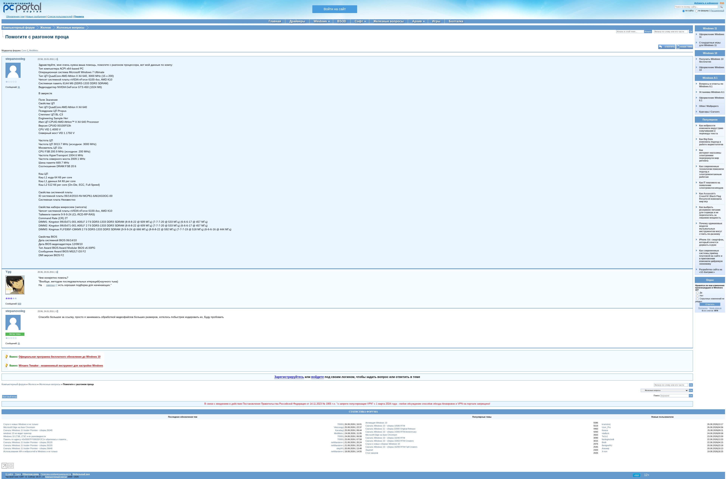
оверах (50, 285)
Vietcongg (338, 427)
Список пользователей (60, 16)
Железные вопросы (70, 27)
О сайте (9, 474)
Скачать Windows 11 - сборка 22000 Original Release (390, 429)
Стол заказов (371, 453)
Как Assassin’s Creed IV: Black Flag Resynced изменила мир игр (710, 197)
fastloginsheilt (608, 439)
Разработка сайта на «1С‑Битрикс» (711, 270)
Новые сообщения (36, 16)
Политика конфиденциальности (56, 474)
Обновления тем (15, 16)
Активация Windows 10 (376, 423)
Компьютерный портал (56, 477)
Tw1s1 (605, 436)
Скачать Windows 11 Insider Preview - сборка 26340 (27, 430)
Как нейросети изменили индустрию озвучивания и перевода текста (711, 129)
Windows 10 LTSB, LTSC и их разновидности (24, 436)
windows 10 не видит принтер (17, 433)
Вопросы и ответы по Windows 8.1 (711, 85)
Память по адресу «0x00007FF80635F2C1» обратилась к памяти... (35, 439)
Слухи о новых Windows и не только (20, 424)
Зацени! (369, 450)
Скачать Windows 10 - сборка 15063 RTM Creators (389, 441)
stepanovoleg (15, 58)
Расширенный (717, 10)
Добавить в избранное (706, 3)
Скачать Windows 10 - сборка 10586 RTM (385, 426)
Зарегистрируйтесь (289, 377)
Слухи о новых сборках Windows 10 (382, 444)
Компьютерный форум (19, 27)
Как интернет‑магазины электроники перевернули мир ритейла (710, 155)
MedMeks (33, 50)
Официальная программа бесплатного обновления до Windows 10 (59, 356)
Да (701, 292)
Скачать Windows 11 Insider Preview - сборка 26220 (27, 445)
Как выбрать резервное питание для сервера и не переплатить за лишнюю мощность (710, 212)
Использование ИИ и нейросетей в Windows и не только (30, 451)
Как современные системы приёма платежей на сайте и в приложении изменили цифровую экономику (711, 257)
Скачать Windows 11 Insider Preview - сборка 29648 (27, 448)
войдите (317, 377)
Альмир (605, 448)
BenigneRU (607, 445)
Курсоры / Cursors (709, 111)
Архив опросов (715, 308)
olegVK (340, 448)
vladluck (605, 433)
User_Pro (606, 427)
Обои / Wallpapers (709, 106)
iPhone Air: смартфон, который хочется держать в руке (711, 242)
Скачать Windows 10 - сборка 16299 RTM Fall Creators (391, 447)
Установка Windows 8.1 (711, 92)
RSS (722, 3)
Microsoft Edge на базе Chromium (19, 427)
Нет (701, 295)
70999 (340, 424)
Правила (79, 16)
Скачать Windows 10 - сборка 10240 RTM (385, 438)
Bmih (604, 442)
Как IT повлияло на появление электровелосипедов (711, 185)
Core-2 (25, 50)
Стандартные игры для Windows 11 (710, 44)
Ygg (8, 271)
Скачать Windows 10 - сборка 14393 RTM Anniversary (391, 432)
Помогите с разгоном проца (37, 36)
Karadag (339, 430)
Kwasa (605, 430)
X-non (604, 451)
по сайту (689, 10)
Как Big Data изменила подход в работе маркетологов (711, 142)
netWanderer (337, 442)
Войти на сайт (335, 9)
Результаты (702, 308)
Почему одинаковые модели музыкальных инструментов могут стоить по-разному (711, 228)
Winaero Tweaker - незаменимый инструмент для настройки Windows (61, 365)
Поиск (18, 474)
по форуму (703, 10)
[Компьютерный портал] (21, 12)
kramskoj (606, 424)
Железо (45, 27)
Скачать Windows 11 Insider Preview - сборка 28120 (27, 442)
